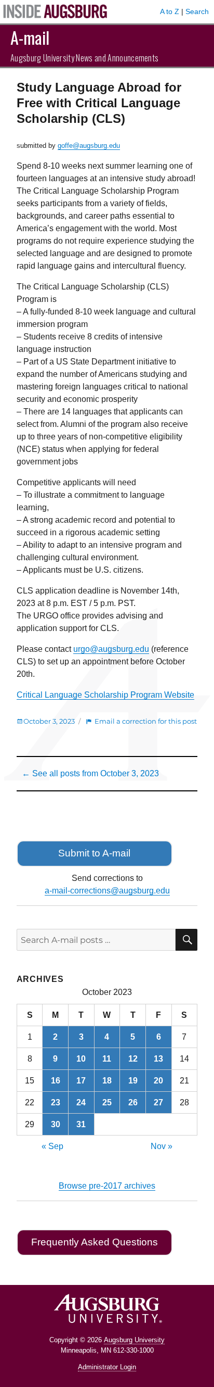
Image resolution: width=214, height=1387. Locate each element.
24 (81, 1102)
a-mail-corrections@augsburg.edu (107, 890)
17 (81, 1080)
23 (55, 1102)
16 (55, 1080)
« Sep (52, 1146)
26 (133, 1102)
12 (133, 1058)
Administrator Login (107, 1367)
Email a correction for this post (146, 721)
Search (197, 11)
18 (107, 1080)
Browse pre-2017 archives (107, 1185)
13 (158, 1058)
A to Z (169, 11)
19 (133, 1080)
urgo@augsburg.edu (111, 649)
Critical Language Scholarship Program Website (105, 694)
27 (158, 1102)
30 (55, 1124)
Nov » (161, 1146)
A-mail (29, 37)
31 (81, 1124)
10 (81, 1058)
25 (107, 1102)
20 (158, 1080)
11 (106, 1058)
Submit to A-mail (94, 853)
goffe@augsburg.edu (89, 145)
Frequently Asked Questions (94, 1242)
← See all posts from (90, 773)
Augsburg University (134, 1340)
